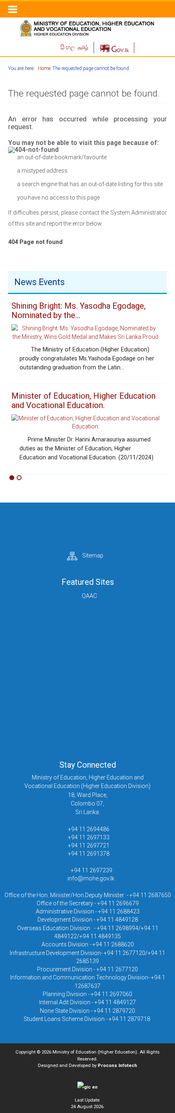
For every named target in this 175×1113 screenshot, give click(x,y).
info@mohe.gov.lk (91, 878)
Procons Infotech (117, 1065)
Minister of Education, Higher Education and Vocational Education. (83, 400)
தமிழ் (83, 47)
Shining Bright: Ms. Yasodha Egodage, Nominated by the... (78, 310)
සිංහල (68, 47)
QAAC (89, 596)
